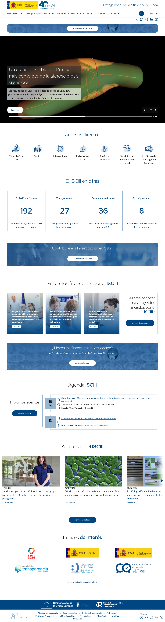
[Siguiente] (155, 110)
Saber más (15, 110)
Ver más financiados (140, 323)
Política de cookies (67, 616)
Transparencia (100, 13)
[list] (82, 79)
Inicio (9, 13)
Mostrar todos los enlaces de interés (82, 582)
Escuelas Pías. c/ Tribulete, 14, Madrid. (77, 408)
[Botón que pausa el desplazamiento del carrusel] (155, 116)
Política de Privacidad (44, 616)
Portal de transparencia (92, 613)
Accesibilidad (85, 616)
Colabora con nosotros (82, 258)
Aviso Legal (111, 613)
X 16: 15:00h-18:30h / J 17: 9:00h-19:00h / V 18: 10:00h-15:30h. (87, 404)
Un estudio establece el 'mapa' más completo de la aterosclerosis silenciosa (43, 75)
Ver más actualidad (82, 520)
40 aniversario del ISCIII (82, 28)
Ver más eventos (25, 413)
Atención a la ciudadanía (48, 613)
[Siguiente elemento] (161, 480)
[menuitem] (9, 13)
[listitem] (82, 79)
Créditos (115, 616)
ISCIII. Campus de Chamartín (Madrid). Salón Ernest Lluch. (85, 425)
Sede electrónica (70, 613)
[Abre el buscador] (141, 13)
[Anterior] (145, 110)
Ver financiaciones (82, 363)
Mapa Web (101, 616)
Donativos (77, 619)
